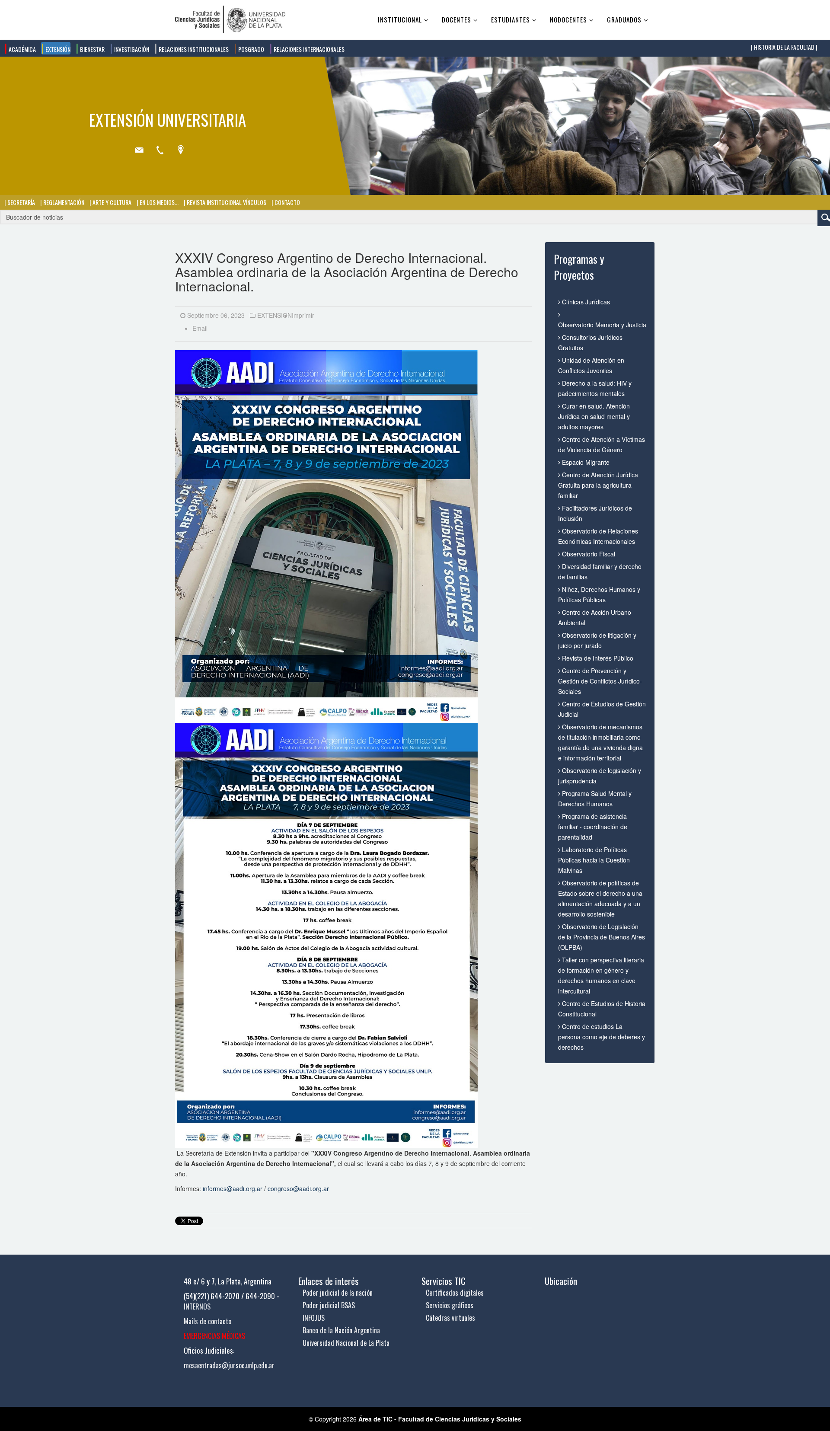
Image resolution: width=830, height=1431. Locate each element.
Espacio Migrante (585, 462)
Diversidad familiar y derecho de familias (600, 571)
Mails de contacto (207, 1321)
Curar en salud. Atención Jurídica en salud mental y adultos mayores (594, 416)
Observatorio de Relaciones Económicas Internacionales (598, 536)
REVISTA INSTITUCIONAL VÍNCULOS (225, 202)
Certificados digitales (455, 1292)
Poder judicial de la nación (338, 1292)
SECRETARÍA (20, 202)
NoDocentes (568, 19)
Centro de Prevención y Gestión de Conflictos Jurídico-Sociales (600, 681)
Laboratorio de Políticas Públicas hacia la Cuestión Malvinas (594, 860)
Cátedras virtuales (450, 1318)
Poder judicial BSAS (329, 1305)
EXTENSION (274, 315)
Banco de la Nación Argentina (341, 1330)
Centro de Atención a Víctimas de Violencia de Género (601, 444)
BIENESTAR (92, 49)
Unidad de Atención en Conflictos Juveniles (591, 365)
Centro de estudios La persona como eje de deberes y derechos (601, 1036)
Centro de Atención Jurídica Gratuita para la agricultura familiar (598, 485)
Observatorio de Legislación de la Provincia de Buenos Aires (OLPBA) (601, 937)
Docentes (456, 19)
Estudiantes (510, 19)
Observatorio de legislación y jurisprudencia (599, 775)
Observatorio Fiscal (587, 553)
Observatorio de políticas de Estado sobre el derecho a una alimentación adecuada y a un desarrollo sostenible (600, 898)
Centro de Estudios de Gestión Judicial (602, 709)
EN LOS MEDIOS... (158, 202)
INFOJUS (314, 1318)
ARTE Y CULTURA (111, 202)
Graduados (624, 19)
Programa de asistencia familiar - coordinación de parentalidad (592, 826)
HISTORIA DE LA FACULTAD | (785, 46)
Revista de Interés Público (596, 658)
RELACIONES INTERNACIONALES (308, 49)
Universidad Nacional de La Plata (346, 1343)
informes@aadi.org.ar (232, 1188)
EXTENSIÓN (57, 49)
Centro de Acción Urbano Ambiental (594, 617)
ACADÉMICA (21, 49)
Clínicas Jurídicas (585, 301)
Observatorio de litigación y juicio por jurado (597, 640)
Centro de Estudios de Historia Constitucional (601, 1008)
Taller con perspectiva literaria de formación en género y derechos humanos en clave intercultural (601, 975)
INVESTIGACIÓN (131, 49)
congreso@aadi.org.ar (298, 1188)
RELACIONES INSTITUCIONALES (193, 49)
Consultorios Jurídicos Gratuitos (590, 342)
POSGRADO (250, 49)
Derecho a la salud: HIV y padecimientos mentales (595, 388)
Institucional (400, 19)
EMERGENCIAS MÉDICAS (214, 1336)
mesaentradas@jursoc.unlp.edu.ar (229, 1365)
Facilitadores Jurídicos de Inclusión (595, 513)
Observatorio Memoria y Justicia (602, 324)
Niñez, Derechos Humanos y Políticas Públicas (599, 594)
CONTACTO (286, 202)
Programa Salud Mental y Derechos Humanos (595, 798)
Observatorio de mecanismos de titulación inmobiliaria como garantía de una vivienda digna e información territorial (600, 742)
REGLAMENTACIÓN (63, 202)
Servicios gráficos (449, 1305)
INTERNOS (197, 1306)
